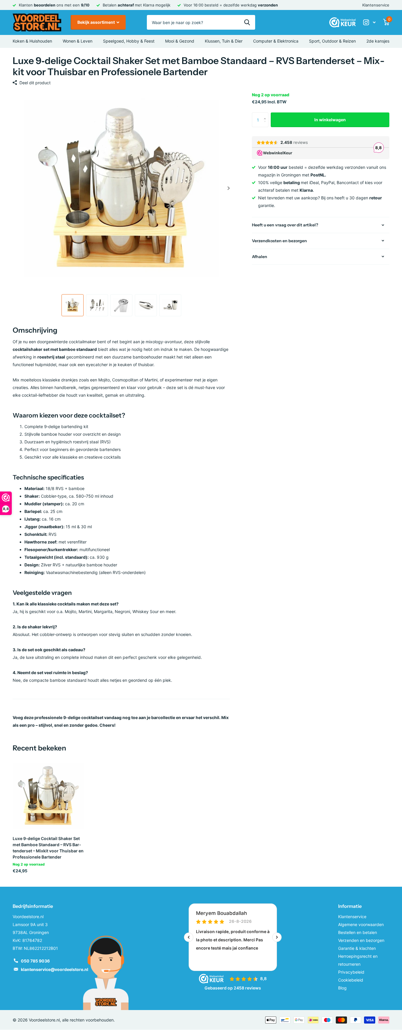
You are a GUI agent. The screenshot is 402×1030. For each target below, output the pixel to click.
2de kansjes (377, 40)
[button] (228, 188)
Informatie (350, 906)
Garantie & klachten (357, 948)
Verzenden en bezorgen (361, 940)
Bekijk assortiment (96, 22)
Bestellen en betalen (357, 932)
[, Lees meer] (369, 22)
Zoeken (247, 22)
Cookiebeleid (350, 979)
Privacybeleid (351, 972)
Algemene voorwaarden (361, 924)
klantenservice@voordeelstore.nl (54, 969)
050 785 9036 (35, 960)
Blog (342, 987)
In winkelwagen (330, 119)
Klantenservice (375, 5)
